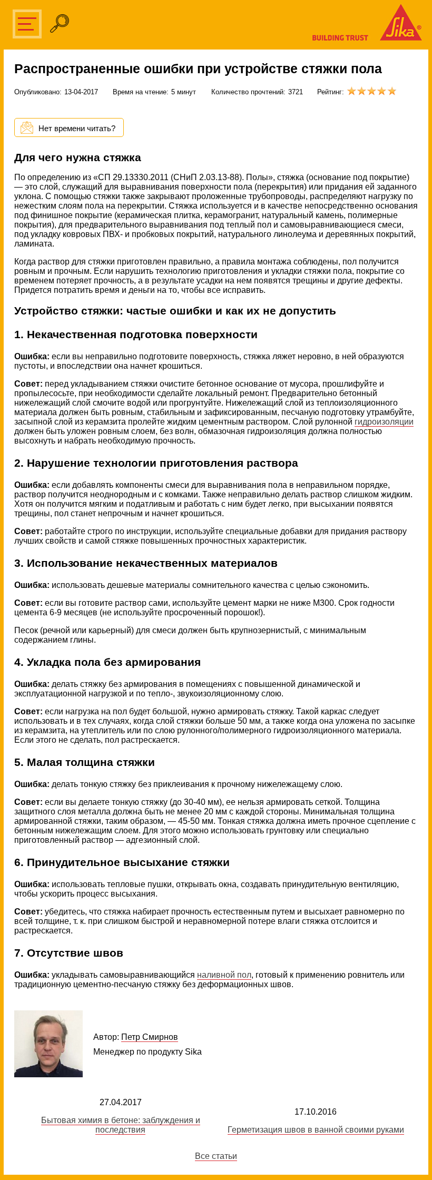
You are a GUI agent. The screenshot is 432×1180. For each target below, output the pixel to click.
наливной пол (224, 974)
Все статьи (216, 1156)
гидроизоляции (384, 421)
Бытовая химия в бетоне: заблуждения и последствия (120, 1125)
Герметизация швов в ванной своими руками (316, 1129)
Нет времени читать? (76, 128)
